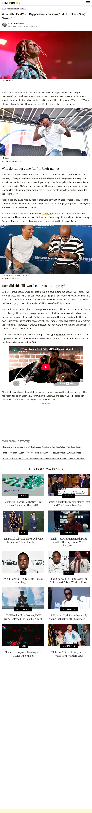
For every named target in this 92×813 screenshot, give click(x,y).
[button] (88, 3)
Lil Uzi (20, 104)
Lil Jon (5, 104)
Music (23, 9)
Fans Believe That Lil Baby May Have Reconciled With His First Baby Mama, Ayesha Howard (41, 453)
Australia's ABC (16, 186)
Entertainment (13, 9)
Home (4, 9)
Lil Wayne (84, 100)
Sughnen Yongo (18, 24)
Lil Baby (12, 104)
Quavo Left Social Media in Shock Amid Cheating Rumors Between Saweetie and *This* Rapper (43, 458)
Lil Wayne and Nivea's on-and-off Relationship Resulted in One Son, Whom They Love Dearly (41, 447)
